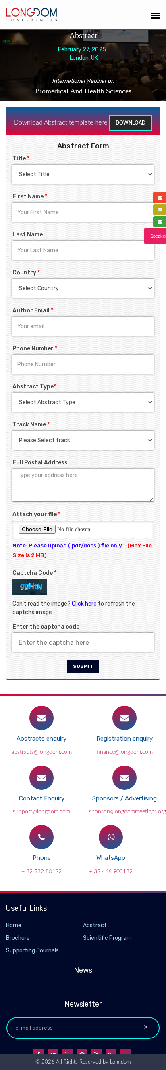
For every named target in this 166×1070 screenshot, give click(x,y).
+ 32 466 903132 (111, 871)
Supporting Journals (32, 950)
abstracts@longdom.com (41, 752)
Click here (84, 603)
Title (20, 158)
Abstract (95, 925)
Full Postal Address (40, 462)
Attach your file (36, 514)
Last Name (27, 234)
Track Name (31, 424)
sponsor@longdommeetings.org (127, 812)
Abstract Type (34, 386)
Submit (83, 666)
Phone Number (34, 348)
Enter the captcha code (45, 626)
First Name (29, 196)
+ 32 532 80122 (41, 871)
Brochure (18, 938)
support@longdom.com (41, 812)
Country (26, 272)
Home (13, 925)
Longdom (119, 1062)
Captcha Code (34, 573)
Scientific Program (107, 938)
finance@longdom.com (125, 752)
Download (130, 122)
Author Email (32, 310)
